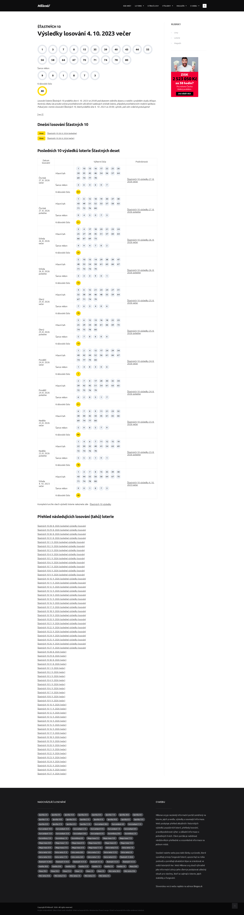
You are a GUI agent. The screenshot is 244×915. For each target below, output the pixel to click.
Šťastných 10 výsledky (100, 504)
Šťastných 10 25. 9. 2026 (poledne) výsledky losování (61, 640)
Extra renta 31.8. (112, 847)
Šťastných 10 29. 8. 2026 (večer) (51, 656)
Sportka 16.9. (69, 815)
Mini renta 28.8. (114, 871)
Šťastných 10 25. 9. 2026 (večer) (51, 765)
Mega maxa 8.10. (78, 843)
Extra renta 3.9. (126, 852)
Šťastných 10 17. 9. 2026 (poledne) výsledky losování (61, 607)
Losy (176, 32)
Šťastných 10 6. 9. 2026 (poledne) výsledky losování (61, 562)
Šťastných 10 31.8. (79, 862)
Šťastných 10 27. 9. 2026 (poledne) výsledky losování (61, 648)
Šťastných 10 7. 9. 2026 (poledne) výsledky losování (61, 566)
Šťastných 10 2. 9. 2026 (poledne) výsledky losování (61, 546)
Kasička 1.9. (96, 866)
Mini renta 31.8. (60, 876)
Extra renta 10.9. (45, 857)
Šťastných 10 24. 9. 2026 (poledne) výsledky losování (61, 635)
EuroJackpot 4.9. (118, 824)
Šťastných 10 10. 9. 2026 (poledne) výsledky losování (61, 579)
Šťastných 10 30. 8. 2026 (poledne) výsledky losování (61, 534)
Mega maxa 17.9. (126, 838)
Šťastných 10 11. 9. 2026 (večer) (51, 709)
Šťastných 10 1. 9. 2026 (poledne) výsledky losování (61, 542)
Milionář (43, 6)
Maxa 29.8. (43, 871)
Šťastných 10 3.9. (129, 862)
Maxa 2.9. (89, 871)
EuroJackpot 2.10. (80, 829)
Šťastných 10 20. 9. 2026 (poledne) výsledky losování (61, 619)
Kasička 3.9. (121, 866)
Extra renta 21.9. (61, 852)
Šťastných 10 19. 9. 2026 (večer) (51, 741)
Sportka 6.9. (125, 819)
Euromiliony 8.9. (77, 838)
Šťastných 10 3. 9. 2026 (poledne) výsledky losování (61, 550)
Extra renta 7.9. (127, 847)
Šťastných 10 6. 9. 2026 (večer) (51, 688)
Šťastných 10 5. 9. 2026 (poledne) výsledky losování (61, 558)
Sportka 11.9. (43, 819)
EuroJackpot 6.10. (97, 833)
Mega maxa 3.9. (93, 838)
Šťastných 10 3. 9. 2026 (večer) (51, 676)
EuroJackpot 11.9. (134, 824)
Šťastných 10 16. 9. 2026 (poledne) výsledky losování (61, 603)
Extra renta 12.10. (110, 852)
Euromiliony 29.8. (114, 833)
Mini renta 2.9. (90, 876)
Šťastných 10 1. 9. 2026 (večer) (51, 668)
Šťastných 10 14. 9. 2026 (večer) (51, 721)
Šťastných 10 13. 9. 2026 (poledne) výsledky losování (61, 591)
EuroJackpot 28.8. (101, 824)
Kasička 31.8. (83, 866)
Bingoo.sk (198, 886)
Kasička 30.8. (70, 866)
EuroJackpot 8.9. (131, 829)
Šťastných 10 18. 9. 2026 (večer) (51, 737)
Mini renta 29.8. (129, 871)
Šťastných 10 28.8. (126, 857)
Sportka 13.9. (139, 819)
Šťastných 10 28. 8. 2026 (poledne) (62, 133)
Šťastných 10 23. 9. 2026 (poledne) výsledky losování (61, 631)
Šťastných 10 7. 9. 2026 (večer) (51, 692)
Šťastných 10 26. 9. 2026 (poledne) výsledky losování (61, 644)
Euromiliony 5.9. (130, 833)
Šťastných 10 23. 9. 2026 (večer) (51, 757)
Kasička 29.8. (56, 866)
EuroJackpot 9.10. (97, 829)
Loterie (138, 6)
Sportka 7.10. (110, 815)
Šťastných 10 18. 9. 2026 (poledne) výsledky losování (61, 611)
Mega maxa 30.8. (95, 843)
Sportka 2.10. (85, 819)
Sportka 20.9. (43, 824)
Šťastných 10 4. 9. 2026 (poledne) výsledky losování (61, 554)
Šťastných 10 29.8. (45, 862)
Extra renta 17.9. (61, 857)
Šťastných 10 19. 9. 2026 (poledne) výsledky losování (61, 615)
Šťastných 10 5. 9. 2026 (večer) (51, 684)
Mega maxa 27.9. (62, 847)
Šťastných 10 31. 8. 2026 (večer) (51, 664)
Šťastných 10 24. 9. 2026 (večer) (51, 761)
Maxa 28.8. (134, 866)
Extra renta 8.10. (110, 857)
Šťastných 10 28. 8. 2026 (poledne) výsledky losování (61, 526)
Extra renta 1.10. (94, 857)
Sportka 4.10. (71, 824)
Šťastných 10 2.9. (113, 862)
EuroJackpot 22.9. (62, 833)
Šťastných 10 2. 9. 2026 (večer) (51, 672)
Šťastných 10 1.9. (96, 862)
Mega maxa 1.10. (62, 843)
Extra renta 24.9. (77, 857)
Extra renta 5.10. (94, 852)
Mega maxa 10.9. (109, 838)
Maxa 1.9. (78, 871)
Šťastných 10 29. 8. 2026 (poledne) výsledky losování (61, 530)
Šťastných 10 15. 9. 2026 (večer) (51, 725)
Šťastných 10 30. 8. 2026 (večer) (51, 660)
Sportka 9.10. (98, 819)
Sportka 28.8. (124, 815)
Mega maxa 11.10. (95, 847)
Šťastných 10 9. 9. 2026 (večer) (51, 700)
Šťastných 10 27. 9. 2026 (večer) (51, 774)
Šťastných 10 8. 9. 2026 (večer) (51, 696)
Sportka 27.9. (57, 824)
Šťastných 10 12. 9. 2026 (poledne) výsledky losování (61, 587)
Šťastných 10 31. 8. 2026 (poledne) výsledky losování (61, 538)
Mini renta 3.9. (104, 876)
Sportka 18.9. (57, 819)
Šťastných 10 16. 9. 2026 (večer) (51, 729)
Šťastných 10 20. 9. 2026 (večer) (51, 745)
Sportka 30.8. (112, 819)
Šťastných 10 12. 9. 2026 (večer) (51, 713)
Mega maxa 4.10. (78, 847)
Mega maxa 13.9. (127, 843)
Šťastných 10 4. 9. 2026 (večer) (51, 680)
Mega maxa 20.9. (45, 847)
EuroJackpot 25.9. (62, 829)
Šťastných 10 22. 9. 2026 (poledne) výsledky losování (61, 627)
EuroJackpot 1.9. (114, 829)
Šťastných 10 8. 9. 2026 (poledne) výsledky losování (61, 571)
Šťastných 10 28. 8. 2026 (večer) (60, 138)
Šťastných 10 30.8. (62, 862)
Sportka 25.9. (71, 819)
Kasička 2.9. (109, 866)
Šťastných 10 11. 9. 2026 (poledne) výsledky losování (61, 583)
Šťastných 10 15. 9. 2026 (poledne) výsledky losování (61, 599)
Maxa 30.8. (55, 871)
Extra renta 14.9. (45, 852)
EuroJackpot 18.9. (45, 829)
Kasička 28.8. (43, 866)
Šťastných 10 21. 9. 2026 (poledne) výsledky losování (61, 623)
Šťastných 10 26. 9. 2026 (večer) (51, 770)
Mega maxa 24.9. (45, 843)
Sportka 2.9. (43, 815)
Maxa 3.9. (101, 871)
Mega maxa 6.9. (110, 843)
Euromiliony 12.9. (45, 838)
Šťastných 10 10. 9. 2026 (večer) (51, 705)
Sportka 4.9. (137, 815)
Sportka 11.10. (85, 824)
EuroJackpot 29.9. (80, 833)
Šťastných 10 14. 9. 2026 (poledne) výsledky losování (61, 595)
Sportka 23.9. (83, 815)
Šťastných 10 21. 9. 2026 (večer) (51, 749)
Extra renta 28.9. (77, 852)
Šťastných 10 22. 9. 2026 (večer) (51, 753)
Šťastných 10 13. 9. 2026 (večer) (51, 717)
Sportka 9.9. (56, 815)
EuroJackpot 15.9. (45, 833)
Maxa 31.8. (67, 871)
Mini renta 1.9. (75, 876)
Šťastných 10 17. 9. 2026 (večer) (51, 733)
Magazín (180, 6)
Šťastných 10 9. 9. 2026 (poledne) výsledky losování (61, 575)
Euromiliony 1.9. (61, 838)
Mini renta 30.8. (44, 876)
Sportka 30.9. (97, 815)
